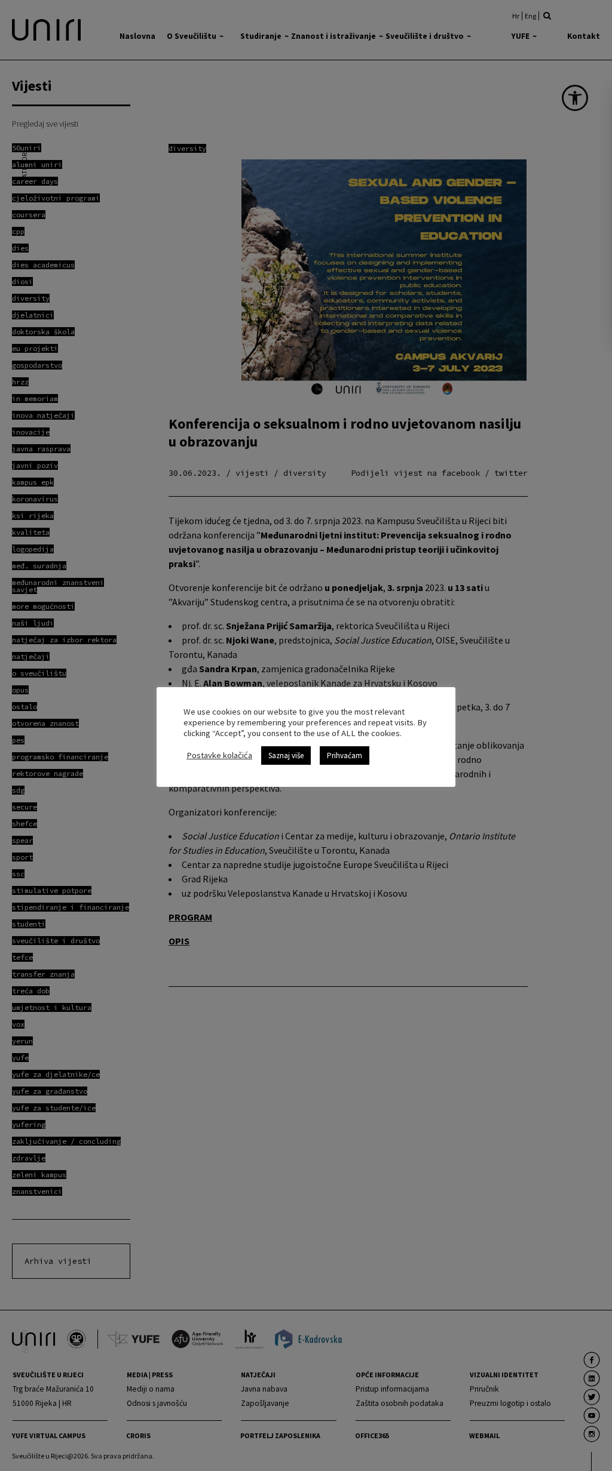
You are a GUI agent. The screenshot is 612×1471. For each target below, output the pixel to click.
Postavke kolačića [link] (219, 755)
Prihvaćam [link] (344, 755)
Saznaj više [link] (286, 755)
